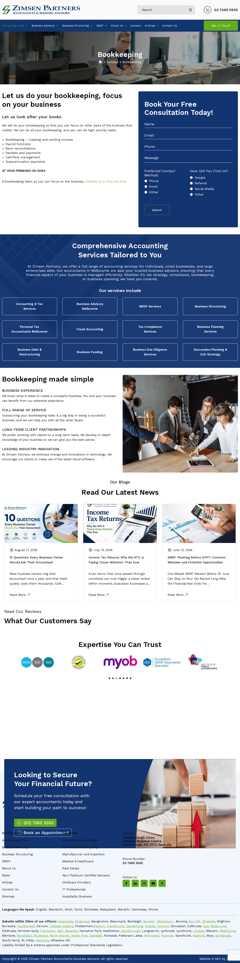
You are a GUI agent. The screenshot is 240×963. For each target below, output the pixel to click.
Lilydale (199, 931)
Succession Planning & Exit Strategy (210, 352)
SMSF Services (150, 306)
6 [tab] (127, 678)
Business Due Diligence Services (150, 352)
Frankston (47, 931)
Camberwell (26, 926)
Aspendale (65, 921)
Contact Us (169, 25)
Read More (18, 595)
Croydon (163, 926)
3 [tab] (116, 678)
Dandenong (134, 926)
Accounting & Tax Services (29, 306)
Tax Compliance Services (150, 329)
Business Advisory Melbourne (90, 306)
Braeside (208, 921)
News (6, 875)
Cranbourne (115, 926)
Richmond (152, 935)
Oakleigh (95, 935)
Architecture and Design (80, 840)
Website (205, 959)
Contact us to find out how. (106, 181)
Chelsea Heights (61, 926)
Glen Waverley (67, 931)
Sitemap (8, 896)
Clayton (99, 926)
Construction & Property (80, 847)
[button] (26, 25)
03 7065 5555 (226, 10)
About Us (117, 25)
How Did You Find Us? (209, 171)
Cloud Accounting (89, 329)
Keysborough (130, 931)
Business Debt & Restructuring (30, 352)
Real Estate (70, 868)
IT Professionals (74, 889)
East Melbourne (214, 926)
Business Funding (90, 352)
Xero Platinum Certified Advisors (86, 875)
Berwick (149, 921)
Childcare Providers (76, 882)
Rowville (167, 935)
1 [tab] (109, 678)
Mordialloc (24, 935)
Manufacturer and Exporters (83, 854)
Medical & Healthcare (77, 861)
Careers (135, 25)
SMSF (100, 25)
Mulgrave (41, 935)
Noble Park (79, 935)
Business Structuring (75, 25)
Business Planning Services (210, 329)
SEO (218, 959)
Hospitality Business (77, 896)
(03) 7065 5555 (39, 822)
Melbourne (228, 931)
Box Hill (194, 921)
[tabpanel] (37, 662)
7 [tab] (130, 678)
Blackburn (165, 921)
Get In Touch (220, 25)
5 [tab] (123, 678)
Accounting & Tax (13, 25)
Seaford (198, 935)
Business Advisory (43, 25)
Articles (150, 25)
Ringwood (82, 921)
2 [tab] (113, 678)
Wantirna (42, 940)
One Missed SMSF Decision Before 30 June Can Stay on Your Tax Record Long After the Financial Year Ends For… (198, 578)
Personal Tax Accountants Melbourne (29, 329)
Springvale (223, 935)
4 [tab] (120, 678)
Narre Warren (59, 935)
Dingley (150, 926)
